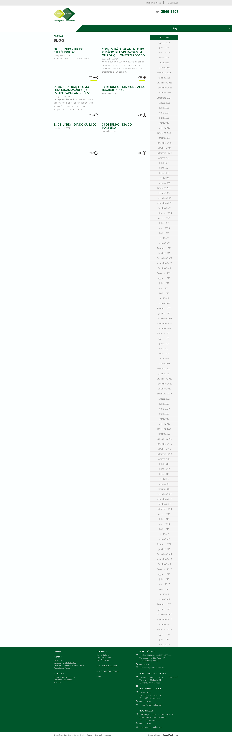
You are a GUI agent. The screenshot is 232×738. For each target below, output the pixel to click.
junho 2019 (164, 468)
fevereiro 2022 (164, 308)
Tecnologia (127, 21)
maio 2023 (164, 233)
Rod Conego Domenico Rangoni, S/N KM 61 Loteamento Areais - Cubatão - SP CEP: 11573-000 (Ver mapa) (156, 717)
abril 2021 (164, 358)
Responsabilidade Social (108, 671)
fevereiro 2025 (164, 132)
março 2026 (164, 67)
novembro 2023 (164, 203)
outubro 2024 (164, 147)
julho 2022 (164, 283)
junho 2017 (164, 584)
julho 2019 (164, 463)
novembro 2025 (164, 87)
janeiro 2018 (164, 549)
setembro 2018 (164, 509)
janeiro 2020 (164, 433)
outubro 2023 (164, 208)
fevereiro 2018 (164, 544)
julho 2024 (164, 162)
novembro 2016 (164, 619)
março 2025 (164, 127)
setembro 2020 (164, 393)
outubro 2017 (164, 564)
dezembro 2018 (164, 494)
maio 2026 (164, 57)
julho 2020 (164, 403)
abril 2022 (164, 298)
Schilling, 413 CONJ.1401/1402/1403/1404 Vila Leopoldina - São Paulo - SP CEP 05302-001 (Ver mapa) (155, 658)
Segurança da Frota (104, 657)
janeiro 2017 (164, 609)
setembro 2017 (164, 569)
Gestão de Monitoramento (64, 677)
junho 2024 (164, 167)
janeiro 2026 (164, 77)
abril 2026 (164, 62)
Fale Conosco (172, 2)
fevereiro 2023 (164, 248)
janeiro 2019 (164, 488)
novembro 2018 (164, 499)
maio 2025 (164, 117)
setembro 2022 (164, 273)
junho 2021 (164, 348)
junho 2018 (164, 524)
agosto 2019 (164, 458)
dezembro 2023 (164, 198)
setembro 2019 (164, 453)
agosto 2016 (164, 634)
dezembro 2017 (164, 554)
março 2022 (164, 303)
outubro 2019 (164, 448)
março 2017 (164, 599)
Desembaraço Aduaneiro (64, 668)
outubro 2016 (164, 624)
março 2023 (164, 243)
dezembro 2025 (164, 82)
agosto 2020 (164, 398)
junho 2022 (164, 288)
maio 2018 (164, 529)
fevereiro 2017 (164, 604)
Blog (175, 28)
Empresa (100, 21)
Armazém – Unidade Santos (65, 663)
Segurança (143, 21)
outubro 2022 (164, 268)
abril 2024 (164, 177)
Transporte (58, 660)
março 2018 (164, 539)
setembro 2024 (164, 152)
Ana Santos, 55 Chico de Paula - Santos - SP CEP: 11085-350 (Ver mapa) (150, 695)
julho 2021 (164, 343)
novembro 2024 (164, 142)
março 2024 (164, 182)
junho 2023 (164, 228)
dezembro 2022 (164, 258)
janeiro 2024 (164, 193)
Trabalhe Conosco (152, 2)
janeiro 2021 (164, 373)
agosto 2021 (164, 338)
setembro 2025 (164, 97)
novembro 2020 (164, 383)
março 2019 (164, 483)
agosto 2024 (164, 157)
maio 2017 (164, 589)
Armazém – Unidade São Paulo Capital (69, 665)
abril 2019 (164, 479)
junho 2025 (164, 112)
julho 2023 (164, 223)
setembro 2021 (164, 333)
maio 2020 (164, 413)
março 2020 (164, 423)
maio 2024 (164, 173)
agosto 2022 (164, 278)
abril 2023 (164, 238)
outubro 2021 (164, 328)
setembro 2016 (164, 629)
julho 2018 (164, 519)
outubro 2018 (164, 504)
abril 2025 (164, 122)
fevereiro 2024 (164, 187)
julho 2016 (164, 639)
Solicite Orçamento (217, 37)
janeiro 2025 (164, 137)
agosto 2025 (164, 102)
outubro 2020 (164, 388)
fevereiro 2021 (164, 368)
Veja (91, 77)
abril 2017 (164, 594)
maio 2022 (164, 293)
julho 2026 (164, 47)
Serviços (113, 21)
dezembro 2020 (164, 378)
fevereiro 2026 (164, 72)
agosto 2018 (164, 514)
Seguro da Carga (103, 655)
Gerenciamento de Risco (64, 679)
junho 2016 (164, 644)
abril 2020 (164, 418)
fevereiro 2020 (164, 428)
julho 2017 (164, 579)
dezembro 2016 (164, 614)
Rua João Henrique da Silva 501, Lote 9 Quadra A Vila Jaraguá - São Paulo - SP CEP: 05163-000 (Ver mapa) (158, 680)
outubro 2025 (164, 92)
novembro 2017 (164, 559)
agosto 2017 (164, 574)
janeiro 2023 (164, 253)
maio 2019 (164, 474)
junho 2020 (164, 408)
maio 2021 (164, 353)
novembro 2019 (164, 443)
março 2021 (164, 363)
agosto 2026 (164, 42)
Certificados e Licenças (164, 21)
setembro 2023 (164, 213)
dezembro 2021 (164, 318)
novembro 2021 (164, 323)
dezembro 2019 (164, 438)
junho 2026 (164, 52)
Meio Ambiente (103, 660)
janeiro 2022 (164, 313)
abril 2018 (164, 534)
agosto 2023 (164, 218)
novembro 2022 (164, 263)
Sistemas (57, 682)
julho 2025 (164, 107)
